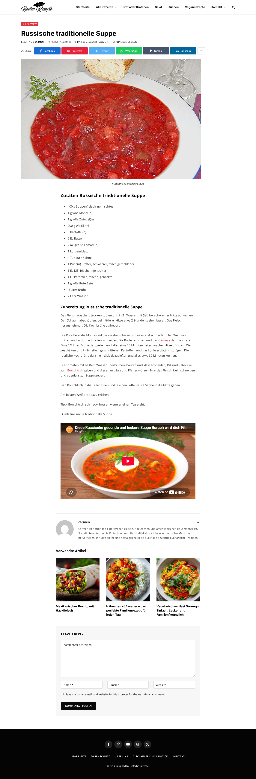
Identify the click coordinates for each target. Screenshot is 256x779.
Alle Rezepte (104, 7)
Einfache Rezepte (139, 766)
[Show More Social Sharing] (201, 50)
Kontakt (216, 7)
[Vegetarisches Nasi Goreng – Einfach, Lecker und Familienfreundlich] (178, 580)
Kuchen (173, 7)
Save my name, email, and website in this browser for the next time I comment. (115, 694)
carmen (39, 41)
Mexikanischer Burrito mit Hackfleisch (75, 608)
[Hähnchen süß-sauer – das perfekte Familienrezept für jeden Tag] (128, 580)
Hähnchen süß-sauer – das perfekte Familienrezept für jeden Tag (126, 610)
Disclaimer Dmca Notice (150, 756)
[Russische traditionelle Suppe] (111, 178)
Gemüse (164, 340)
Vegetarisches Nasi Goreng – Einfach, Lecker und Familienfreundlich (177, 610)
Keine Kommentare (126, 41)
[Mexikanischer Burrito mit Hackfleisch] (78, 580)
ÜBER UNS (121, 756)
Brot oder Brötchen (136, 7)
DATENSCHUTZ (100, 756)
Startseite (83, 7)
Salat (158, 7)
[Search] (233, 7)
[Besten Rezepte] (36, 7)
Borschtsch (75, 370)
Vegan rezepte (195, 7)
